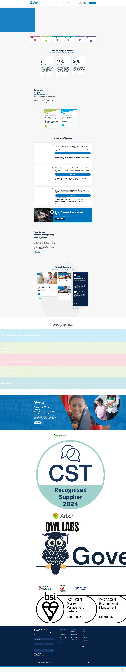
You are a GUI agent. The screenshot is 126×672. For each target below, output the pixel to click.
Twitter (89, 662)
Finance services (74, 634)
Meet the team (62, 634)
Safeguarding (73, 636)
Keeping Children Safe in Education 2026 (64, 281)
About (45, 3)
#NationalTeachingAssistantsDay (81, 280)
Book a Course (63, 3)
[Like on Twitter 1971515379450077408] (78, 289)
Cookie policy (84, 638)
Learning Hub (62, 640)
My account (84, 632)
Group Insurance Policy (86, 641)
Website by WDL (48, 662)
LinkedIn (91, 662)
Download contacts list (39, 634)
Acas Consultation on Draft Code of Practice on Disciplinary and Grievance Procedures (46, 288)
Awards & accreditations (64, 637)
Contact (61, 642)
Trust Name (36, 648)
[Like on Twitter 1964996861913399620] (78, 303)
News (57, 3)
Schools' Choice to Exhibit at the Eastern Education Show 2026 (64, 296)
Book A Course (60, 218)
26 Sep (83, 278)
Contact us (92, 2)
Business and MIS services (75, 637)
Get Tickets (72, 153)
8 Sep (82, 291)
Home (61, 631)
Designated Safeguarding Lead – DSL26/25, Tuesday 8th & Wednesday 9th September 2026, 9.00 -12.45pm (72, 200)
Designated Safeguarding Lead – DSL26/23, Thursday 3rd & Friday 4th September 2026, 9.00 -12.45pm (72, 158)
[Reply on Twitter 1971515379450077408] (75, 289)
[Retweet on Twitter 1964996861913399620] (76, 303)
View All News (40, 298)
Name (35, 641)
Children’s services (74, 639)
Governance (73, 631)
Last (44, 645)
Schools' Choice (78, 278)
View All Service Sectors (40, 103)
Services (51, 3)
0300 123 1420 (82, 3)
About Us (11, 26)
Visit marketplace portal (86, 646)
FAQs (61, 636)
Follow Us (76, 308)
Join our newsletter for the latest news (40, 636)
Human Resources (74, 632)
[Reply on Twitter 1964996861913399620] (75, 303)
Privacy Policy (84, 637)
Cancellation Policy (85, 640)
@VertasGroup (79, 284)
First (34, 645)
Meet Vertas (37, 422)
